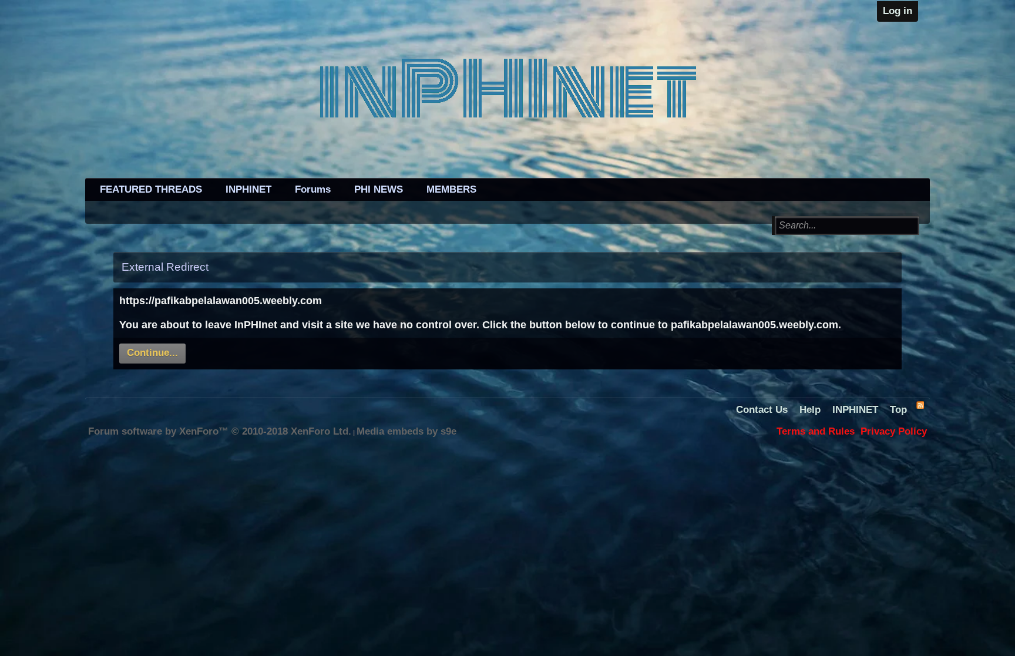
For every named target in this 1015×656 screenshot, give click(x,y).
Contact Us (762, 409)
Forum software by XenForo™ (219, 431)
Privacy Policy (894, 431)
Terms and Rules (816, 431)
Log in (897, 10)
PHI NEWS (378, 189)
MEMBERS (451, 189)
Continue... (152, 352)
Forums (313, 189)
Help (810, 409)
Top (898, 409)
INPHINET (248, 189)
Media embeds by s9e (406, 431)
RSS (920, 405)
